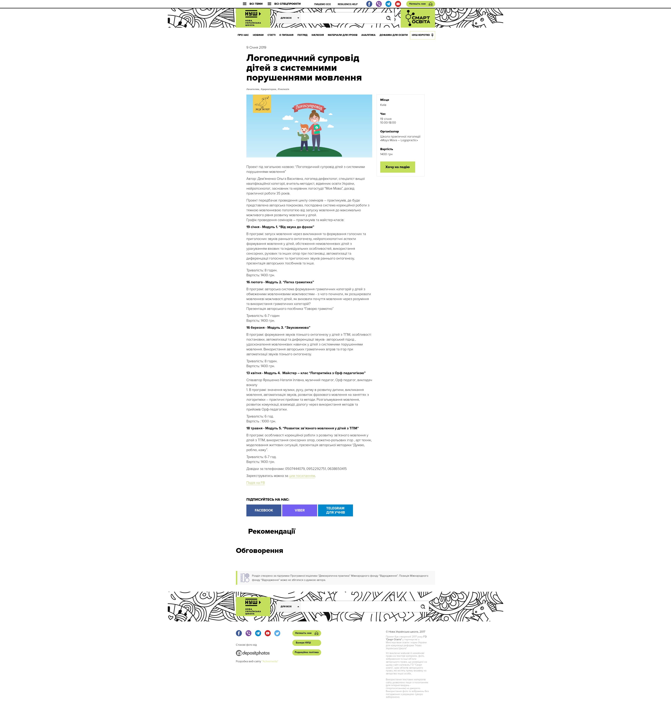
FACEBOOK (264, 510)
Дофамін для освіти (394, 35)
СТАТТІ (272, 35)
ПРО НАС (243, 35)
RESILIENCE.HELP (348, 4)
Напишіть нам (417, 3)
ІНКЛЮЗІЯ (318, 35)
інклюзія (284, 89)
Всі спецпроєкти (287, 4)
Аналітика (368, 35)
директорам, (269, 89)
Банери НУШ (303, 642)
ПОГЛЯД (302, 35)
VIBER (300, 510)
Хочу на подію (397, 167)
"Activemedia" (270, 661)
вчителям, (254, 89)
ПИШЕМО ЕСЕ (322, 4)
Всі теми (256, 4)
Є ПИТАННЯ (286, 35)
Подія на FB (255, 483)
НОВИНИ (258, 35)
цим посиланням (302, 476)
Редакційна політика (307, 652)
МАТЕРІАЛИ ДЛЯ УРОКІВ (343, 35)
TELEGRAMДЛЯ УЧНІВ (335, 510)
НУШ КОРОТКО (421, 35)
